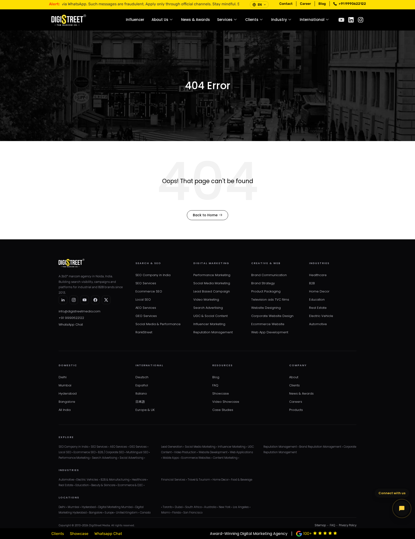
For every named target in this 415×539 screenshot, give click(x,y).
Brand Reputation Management (320, 447)
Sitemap (320, 525)
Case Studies (222, 410)
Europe (109, 512)
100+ (307, 533)
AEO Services (145, 307)
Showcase (220, 393)
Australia (210, 507)
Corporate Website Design (272, 316)
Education (317, 299)
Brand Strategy (263, 283)
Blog (215, 377)
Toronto (167, 507)
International (312, 19)
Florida (176, 512)
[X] (106, 300)
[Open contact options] (401, 508)
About (293, 377)
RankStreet (143, 332)
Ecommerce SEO (148, 291)
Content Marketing (225, 458)
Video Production (185, 452)
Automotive (318, 324)
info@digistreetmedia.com (79, 311)
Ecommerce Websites (196, 458)
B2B (312, 283)
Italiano (141, 393)
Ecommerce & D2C (130, 485)
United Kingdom (127, 512)
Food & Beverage (241, 480)
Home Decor (319, 291)
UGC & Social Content (210, 316)
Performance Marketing (211, 275)
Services (224, 19)
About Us (160, 19)
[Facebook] (95, 300)
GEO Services (146, 316)
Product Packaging (266, 291)
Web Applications (241, 452)
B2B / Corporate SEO (111, 452)
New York (225, 507)
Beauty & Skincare (103, 485)
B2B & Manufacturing (115, 480)
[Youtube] (341, 20)
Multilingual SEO (137, 452)
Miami (165, 512)
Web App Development (269, 332)
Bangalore (67, 401)
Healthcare (318, 275)
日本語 (140, 401)
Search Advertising (208, 307)
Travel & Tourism (199, 480)
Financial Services (173, 480)
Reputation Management (213, 332)
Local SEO (143, 299)
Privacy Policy (347, 525)
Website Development (213, 452)
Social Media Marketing (211, 283)
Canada (145, 512)
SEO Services (145, 283)
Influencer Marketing (209, 324)
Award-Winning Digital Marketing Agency (248, 533)
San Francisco (192, 512)
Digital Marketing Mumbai (115, 507)
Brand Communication (269, 275)
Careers (295, 401)
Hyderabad (68, 393)
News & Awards (195, 19)
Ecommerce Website (267, 324)
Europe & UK (145, 410)
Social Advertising (131, 458)
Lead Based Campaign (211, 291)
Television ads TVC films (270, 299)
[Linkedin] (351, 20)
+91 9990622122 (71, 318)
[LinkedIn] (63, 300)
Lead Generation (172, 447)
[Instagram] (361, 20)
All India (65, 410)
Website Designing (266, 307)
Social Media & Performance (158, 324)
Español (141, 385)
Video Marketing (206, 299)
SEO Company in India (153, 275)
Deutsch (141, 377)
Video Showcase (225, 401)
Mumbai (65, 385)
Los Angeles (241, 507)
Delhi (63, 377)
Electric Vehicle (321, 316)
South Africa (193, 507)
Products (296, 410)
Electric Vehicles (87, 480)
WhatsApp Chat (71, 324)
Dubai (179, 507)
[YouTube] (84, 300)
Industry (279, 19)
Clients (251, 19)
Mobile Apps (171, 458)
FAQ (215, 385)
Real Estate (318, 307)
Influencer (135, 19)
